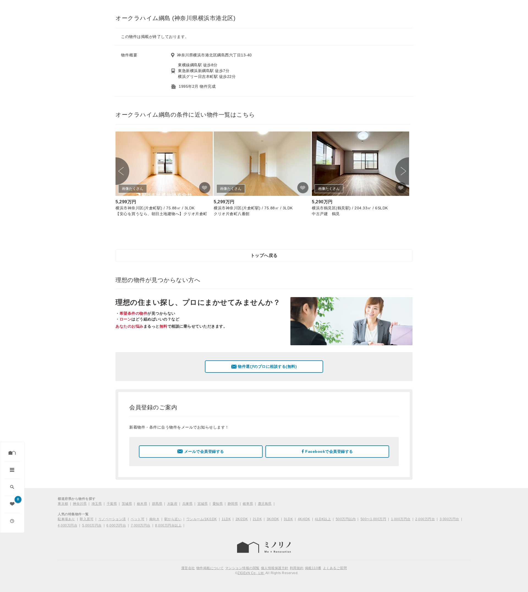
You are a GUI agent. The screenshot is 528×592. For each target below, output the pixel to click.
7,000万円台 (140, 525)
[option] (164, 174)
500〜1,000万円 (373, 519)
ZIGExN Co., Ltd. (251, 573)
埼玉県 (97, 504)
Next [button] (402, 171)
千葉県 (112, 504)
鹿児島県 (265, 504)
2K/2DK (242, 519)
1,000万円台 (401, 519)
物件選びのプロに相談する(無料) (267, 366)
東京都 (63, 504)
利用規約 (297, 568)
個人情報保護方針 (274, 568)
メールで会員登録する (204, 451)
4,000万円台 (67, 525)
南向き (154, 519)
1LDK (226, 519)
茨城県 (127, 504)
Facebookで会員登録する (329, 451)
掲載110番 (313, 568)
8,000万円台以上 (168, 525)
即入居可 (87, 519)
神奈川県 (80, 504)
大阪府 (172, 504)
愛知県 (218, 504)
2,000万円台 (425, 519)
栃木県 (142, 504)
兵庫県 (187, 504)
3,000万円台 (449, 519)
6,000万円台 (116, 525)
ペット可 (137, 519)
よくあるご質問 (335, 568)
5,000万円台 (92, 525)
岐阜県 (248, 504)
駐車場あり (66, 519)
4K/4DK (304, 519)
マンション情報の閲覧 (242, 568)
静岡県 (233, 504)
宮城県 (202, 504)
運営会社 (188, 568)
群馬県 (157, 504)
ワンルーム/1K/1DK (201, 519)
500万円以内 (346, 519)
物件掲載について (210, 568)
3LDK (288, 519)
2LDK (257, 519)
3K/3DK (273, 519)
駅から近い (173, 519)
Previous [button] (122, 171)
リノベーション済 (112, 519)
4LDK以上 (323, 519)
